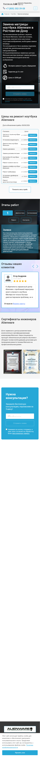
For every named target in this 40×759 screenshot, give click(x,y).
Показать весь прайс (20, 189)
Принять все (20, 753)
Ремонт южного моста (10, 162)
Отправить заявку (20, 94)
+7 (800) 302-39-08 (15, 8)
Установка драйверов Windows (10, 176)
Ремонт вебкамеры (9, 172)
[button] (33, 266)
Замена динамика (9, 149)
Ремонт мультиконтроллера (10, 181)
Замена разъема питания (11, 153)
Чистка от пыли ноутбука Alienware (11, 135)
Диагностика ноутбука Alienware (10, 144)
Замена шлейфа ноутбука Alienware (11, 167)
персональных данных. (21, 433)
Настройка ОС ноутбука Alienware (11, 158)
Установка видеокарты (11, 140)
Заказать (32, 135)
